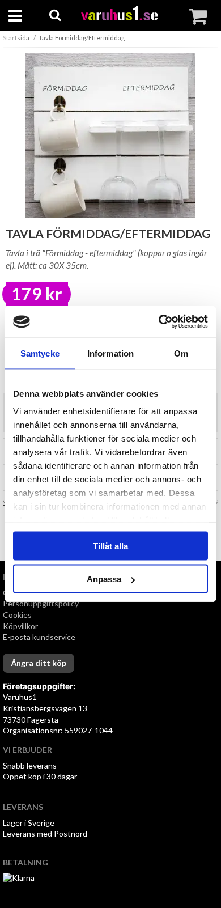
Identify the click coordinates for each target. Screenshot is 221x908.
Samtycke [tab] (40, 353)
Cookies (17, 615)
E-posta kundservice (40, 637)
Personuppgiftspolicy (41, 603)
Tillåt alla (110, 545)
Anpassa (104, 579)
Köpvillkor (20, 626)
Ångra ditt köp (38, 663)
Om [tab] (181, 353)
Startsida (16, 37)
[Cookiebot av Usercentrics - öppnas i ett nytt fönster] (159, 322)
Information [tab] (110, 353)
